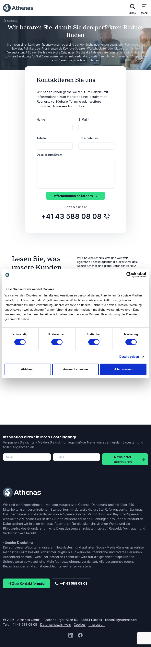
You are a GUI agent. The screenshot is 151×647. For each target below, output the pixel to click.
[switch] (57, 342)
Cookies (80, 624)
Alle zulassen (123, 369)
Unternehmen (88, 138)
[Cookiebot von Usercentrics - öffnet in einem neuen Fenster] (129, 275)
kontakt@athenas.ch (121, 620)
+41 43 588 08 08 (72, 583)
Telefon (42, 138)
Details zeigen (129, 356)
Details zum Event (50, 154)
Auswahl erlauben (75, 369)
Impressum (96, 624)
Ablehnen (27, 369)
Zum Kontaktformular (28, 583)
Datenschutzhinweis (55, 624)
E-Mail (83, 119)
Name (42, 119)
